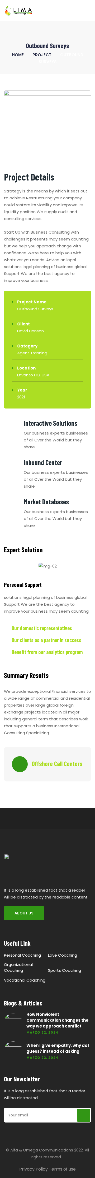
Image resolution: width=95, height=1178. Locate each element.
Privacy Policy (33, 1169)
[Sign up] (83, 1115)
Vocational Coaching (24, 980)
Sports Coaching (64, 970)
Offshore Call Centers (57, 763)
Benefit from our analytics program (47, 652)
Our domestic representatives (42, 628)
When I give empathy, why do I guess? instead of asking (57, 1048)
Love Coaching (62, 955)
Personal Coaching (22, 955)
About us (24, 913)
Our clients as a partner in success (46, 640)
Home (18, 55)
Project (41, 55)
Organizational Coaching (18, 967)
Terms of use (62, 1169)
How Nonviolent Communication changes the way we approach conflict (57, 1020)
